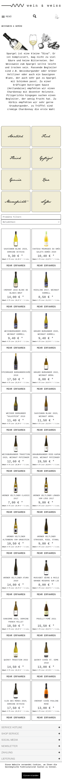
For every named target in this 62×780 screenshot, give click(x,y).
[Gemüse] (15, 179)
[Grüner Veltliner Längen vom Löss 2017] (46, 484)
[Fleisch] (15, 158)
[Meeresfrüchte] (15, 201)
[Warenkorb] (57, 16)
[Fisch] (46, 136)
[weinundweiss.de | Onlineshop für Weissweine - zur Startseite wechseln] (31, 6)
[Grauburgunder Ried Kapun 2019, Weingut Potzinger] (46, 443)
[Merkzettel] (42, 16)
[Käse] (46, 179)
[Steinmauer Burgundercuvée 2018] (16, 361)
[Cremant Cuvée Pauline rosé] (46, 690)
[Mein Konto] (50, 16)
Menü (9, 16)
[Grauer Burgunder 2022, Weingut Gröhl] (46, 361)
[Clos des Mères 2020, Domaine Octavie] (16, 690)
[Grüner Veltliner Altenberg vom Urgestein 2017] (16, 525)
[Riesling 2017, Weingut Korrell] (46, 279)
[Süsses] (46, 201)
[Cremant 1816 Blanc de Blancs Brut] (16, 279)
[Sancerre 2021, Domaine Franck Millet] (16, 608)
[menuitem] (6, 15)
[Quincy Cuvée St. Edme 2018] (46, 649)
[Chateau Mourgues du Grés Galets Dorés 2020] (46, 238)
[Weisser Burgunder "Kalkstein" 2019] (16, 402)
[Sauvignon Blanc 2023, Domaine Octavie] (16, 238)
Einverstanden (31, 775)
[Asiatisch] (15, 136)
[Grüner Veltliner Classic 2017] (16, 484)
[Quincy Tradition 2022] (16, 649)
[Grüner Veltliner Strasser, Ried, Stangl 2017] (46, 525)
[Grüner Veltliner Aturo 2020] (16, 567)
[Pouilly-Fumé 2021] (46, 608)
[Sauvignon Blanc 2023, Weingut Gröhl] (46, 402)
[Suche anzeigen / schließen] (34, 16)
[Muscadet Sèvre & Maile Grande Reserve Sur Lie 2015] (46, 567)
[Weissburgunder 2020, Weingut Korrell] (16, 320)
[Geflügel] (46, 158)
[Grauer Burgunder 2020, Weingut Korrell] (46, 320)
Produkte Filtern (12, 217)
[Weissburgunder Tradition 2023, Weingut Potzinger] (16, 443)
